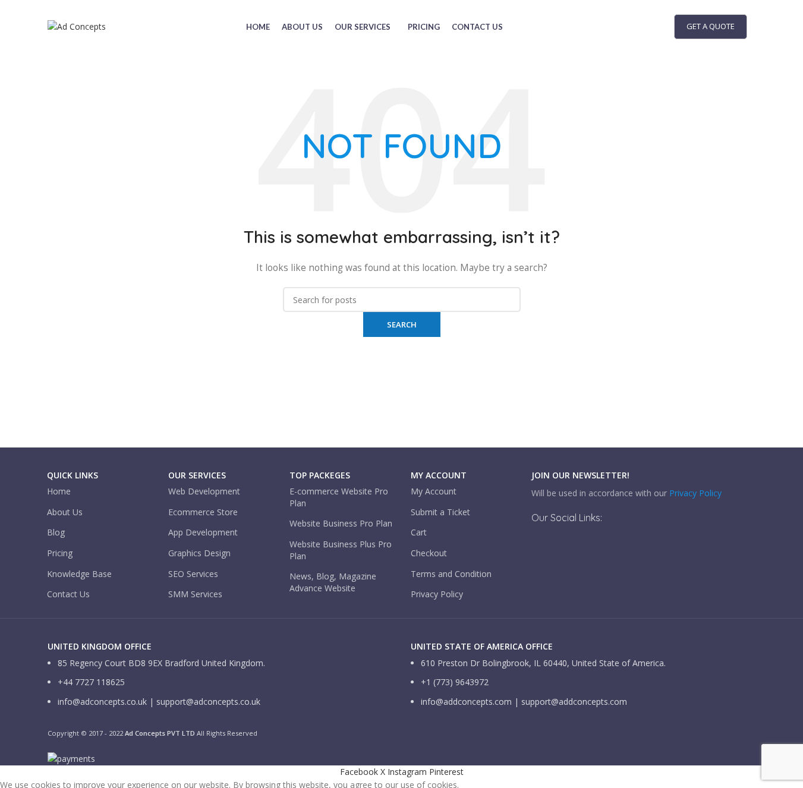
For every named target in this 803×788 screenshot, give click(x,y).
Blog (56, 532)
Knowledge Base (79, 573)
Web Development (204, 491)
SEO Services (193, 573)
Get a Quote (711, 26)
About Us (65, 512)
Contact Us (68, 594)
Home (59, 491)
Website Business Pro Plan (340, 523)
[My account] (648, 27)
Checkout (429, 553)
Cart (419, 532)
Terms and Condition (451, 573)
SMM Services (195, 594)
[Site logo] (77, 25)
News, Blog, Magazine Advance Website (332, 582)
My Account (433, 491)
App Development (203, 532)
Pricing (60, 553)
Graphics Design (199, 553)
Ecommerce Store (203, 512)
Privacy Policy (437, 594)
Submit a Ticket (440, 512)
